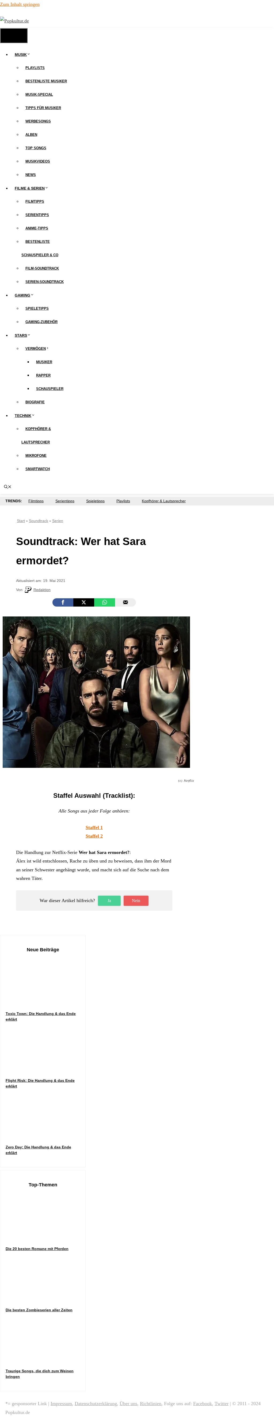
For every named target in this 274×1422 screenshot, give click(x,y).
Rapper (43, 375)
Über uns (128, 1403)
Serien (57, 521)
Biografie (35, 402)
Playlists (35, 68)
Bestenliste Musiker (46, 81)
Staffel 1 (94, 827)
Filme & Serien (30, 188)
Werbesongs (38, 121)
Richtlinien (150, 1403)
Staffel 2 (94, 836)
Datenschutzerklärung (96, 1403)
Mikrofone (36, 456)
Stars (21, 335)
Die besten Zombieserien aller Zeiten (39, 1310)
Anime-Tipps (36, 228)
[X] (83, 602)
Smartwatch (37, 469)
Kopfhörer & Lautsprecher (164, 501)
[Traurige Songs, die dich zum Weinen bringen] (46, 1357)
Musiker (44, 362)
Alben (31, 135)
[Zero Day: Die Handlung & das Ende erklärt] (46, 1133)
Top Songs (35, 148)
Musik (21, 54)
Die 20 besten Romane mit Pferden (37, 1249)
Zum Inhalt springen (20, 4)
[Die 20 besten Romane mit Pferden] (46, 1235)
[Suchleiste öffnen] (8, 487)
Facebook (202, 1403)
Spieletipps (37, 308)
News (30, 175)
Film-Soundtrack (42, 268)
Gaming (22, 295)
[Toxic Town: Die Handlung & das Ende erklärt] (46, 1000)
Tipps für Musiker (43, 108)
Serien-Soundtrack (44, 282)
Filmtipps (34, 202)
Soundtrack (38, 521)
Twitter (222, 1403)
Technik (23, 415)
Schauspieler (49, 389)
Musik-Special (39, 95)
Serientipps (37, 215)
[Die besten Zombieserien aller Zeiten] (46, 1296)
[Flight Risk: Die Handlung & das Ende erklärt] (46, 1067)
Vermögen (35, 349)
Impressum (61, 1403)
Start (21, 521)
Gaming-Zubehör (41, 322)
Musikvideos (37, 161)
